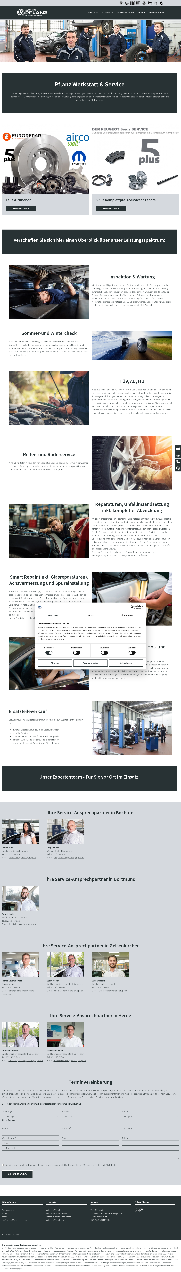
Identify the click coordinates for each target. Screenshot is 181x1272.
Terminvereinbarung (98, 1216)
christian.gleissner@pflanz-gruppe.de (25, 1060)
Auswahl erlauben (90, 663)
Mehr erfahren (21, 208)
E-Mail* (65, 1138)
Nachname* (127, 1128)
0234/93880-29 (58, 854)
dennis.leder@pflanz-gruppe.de (23, 924)
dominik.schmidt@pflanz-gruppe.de (70, 1060)
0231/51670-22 (13, 920)
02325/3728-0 (57, 1057)
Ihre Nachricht (8, 1148)
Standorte (107, 12)
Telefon (125, 1138)
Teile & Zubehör (96, 1210)
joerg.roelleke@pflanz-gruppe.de (69, 857)
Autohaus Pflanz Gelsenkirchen (58, 1216)
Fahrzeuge (93, 12)
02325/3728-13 (13, 1057)
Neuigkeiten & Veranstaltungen (14, 1220)
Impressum (6, 1234)
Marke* (125, 1111)
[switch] (76, 653)
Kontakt (5, 1213)
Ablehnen (55, 663)
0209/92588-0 (102, 987)
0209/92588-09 (58, 987)
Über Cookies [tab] (127, 615)
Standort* (66, 1111)
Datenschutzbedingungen (40, 1165)
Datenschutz (18, 1234)
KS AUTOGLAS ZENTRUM (100, 1220)
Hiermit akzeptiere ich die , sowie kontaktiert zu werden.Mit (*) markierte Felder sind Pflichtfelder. (61, 1165)
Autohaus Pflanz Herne (55, 1220)
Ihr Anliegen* (8, 1111)
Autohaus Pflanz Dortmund (56, 1213)
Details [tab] (91, 615)
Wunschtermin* (9, 1138)
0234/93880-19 (13, 854)
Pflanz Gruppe (156, 12)
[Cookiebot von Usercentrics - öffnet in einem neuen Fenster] (132, 607)
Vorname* (66, 1128)
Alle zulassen (126, 663)
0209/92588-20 (13, 987)
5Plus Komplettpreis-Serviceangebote (106, 1213)
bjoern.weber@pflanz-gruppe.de (68, 990)
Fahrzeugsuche (8, 1210)
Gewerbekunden (125, 12)
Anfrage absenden (17, 1174)
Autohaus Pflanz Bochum (56, 1210)
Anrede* (5, 1128)
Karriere (5, 1216)
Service (141, 12)
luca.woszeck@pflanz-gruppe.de (114, 990)
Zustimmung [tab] (53, 615)
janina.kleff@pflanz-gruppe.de (22, 857)
